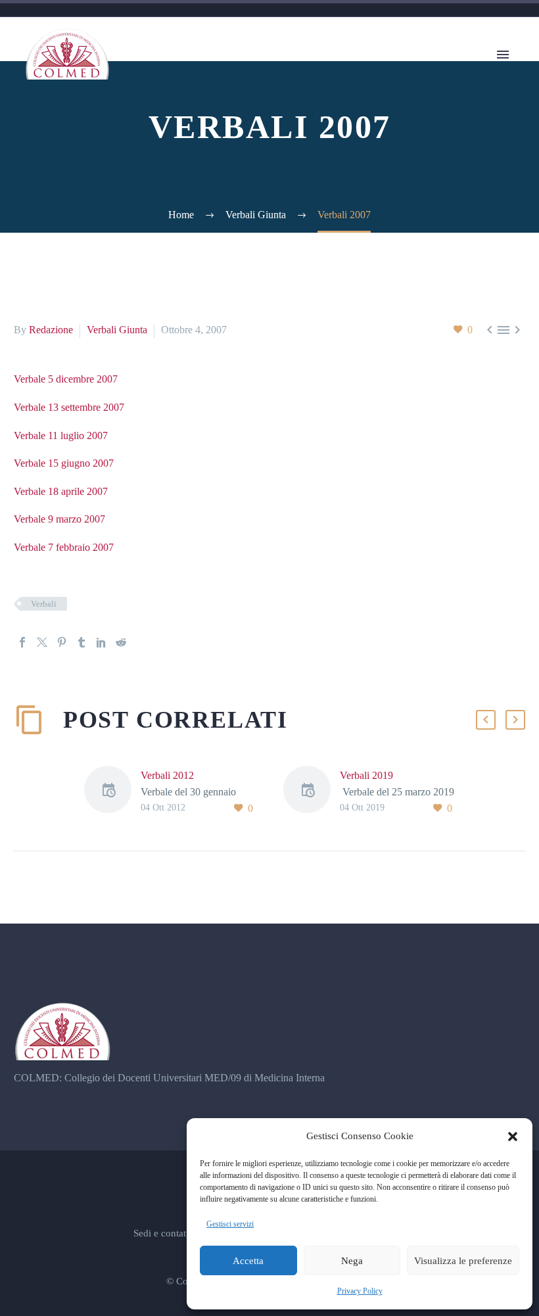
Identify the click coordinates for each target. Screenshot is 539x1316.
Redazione (51, 329)
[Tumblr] (81, 642)
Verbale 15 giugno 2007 (64, 463)
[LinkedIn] (101, 642)
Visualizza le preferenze (463, 1261)
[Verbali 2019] (311, 792)
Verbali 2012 (167, 775)
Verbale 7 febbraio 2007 (64, 547)
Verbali (44, 604)
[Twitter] (42, 642)
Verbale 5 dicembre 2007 (66, 379)
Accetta (248, 1261)
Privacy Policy (360, 1291)
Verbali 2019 (366, 775)
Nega (352, 1261)
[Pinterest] (62, 642)
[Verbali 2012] (112, 792)
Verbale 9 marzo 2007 (59, 519)
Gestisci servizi (230, 1224)
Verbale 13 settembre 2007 (69, 407)
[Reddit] (121, 642)
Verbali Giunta (117, 329)
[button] (512, 1136)
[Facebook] (22, 642)
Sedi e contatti (162, 1233)
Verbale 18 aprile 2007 (61, 491)
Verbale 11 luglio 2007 (61, 435)
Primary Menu (503, 54)
